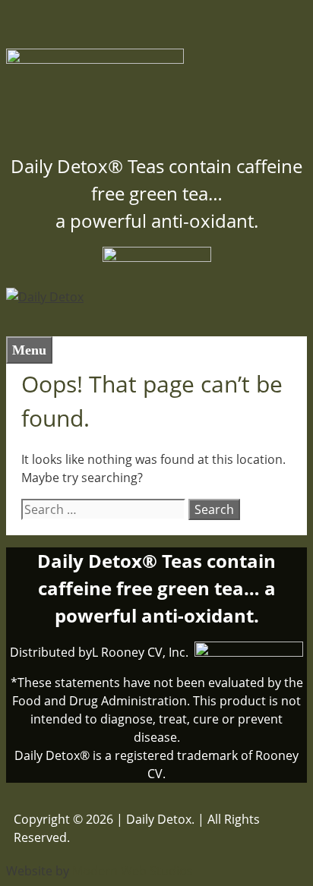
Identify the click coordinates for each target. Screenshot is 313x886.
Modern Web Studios (132, 870)
